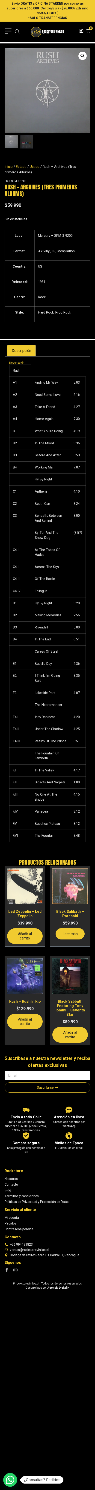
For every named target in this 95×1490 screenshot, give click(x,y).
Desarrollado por (47, 1287)
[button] (82, 56)
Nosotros (11, 1179)
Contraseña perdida (19, 1229)
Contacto (11, 1184)
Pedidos (10, 1223)
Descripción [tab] (21, 350)
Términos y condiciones (22, 1196)
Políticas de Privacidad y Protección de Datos (37, 1202)
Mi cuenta (12, 1217)
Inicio (9, 167)
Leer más (70, 934)
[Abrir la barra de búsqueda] (17, 31)
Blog (8, 1190)
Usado (34, 167)
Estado (21, 167)
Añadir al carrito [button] (25, 936)
